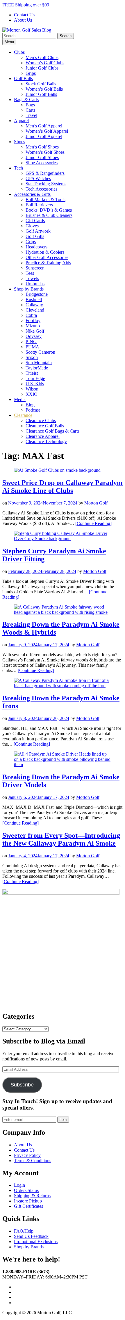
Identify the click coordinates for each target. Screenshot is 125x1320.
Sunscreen (35, 267)
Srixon (32, 357)
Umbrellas (35, 283)
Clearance (23, 415)
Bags (30, 104)
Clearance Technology (46, 441)
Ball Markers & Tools (45, 199)
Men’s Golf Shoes (42, 146)
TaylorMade (37, 367)
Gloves (32, 225)
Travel (31, 115)
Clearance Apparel (43, 436)
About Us (23, 20)
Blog (30, 404)
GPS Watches (38, 178)
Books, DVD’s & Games (49, 210)
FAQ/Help (23, 1231)
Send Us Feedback (31, 1236)
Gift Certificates (28, 1206)
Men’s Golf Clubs (42, 57)
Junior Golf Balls (41, 94)
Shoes (19, 141)
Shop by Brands (29, 288)
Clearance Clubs (41, 420)
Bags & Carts (26, 99)
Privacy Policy (27, 1155)
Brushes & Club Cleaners (49, 215)
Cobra (31, 315)
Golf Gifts (35, 236)
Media (20, 399)
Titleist (32, 373)
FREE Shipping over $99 (25, 4)
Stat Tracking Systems (46, 183)
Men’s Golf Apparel (44, 125)
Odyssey (34, 336)
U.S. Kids (35, 383)
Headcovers (36, 246)
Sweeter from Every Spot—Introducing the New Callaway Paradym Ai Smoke (61, 839)
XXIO (32, 394)
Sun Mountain (39, 362)
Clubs (19, 52)
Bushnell (34, 299)
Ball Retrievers (39, 204)
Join (63, 1119)
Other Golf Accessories (47, 257)
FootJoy (33, 320)
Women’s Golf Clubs (45, 62)
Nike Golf (35, 331)
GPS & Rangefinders (45, 173)
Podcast (33, 409)
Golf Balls (23, 78)
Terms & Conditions (32, 1160)
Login (19, 1185)
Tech (18, 167)
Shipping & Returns (32, 1195)
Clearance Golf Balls (45, 425)
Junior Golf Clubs (42, 67)
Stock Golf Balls (41, 83)
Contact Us (24, 14)
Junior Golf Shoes (42, 157)
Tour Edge (35, 378)
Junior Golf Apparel (44, 136)
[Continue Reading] (93, 523)
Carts (30, 110)
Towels (32, 278)
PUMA (32, 346)
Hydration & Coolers (45, 252)
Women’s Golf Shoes (45, 152)
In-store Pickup (28, 1200)
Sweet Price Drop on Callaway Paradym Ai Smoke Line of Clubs (62, 486)
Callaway (34, 304)
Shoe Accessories (42, 162)
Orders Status (26, 1190)
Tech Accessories (41, 188)
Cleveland (35, 309)
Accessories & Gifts (32, 194)
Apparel (21, 120)
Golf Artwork (38, 231)
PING (31, 341)
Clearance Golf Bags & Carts (52, 431)
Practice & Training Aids (48, 262)
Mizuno (33, 325)
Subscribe (22, 1085)
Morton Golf (96, 502)
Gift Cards (35, 220)
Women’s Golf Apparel (47, 131)
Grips (31, 73)
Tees (30, 273)
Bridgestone (37, 294)
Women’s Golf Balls (44, 89)
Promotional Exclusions (36, 1241)
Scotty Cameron (40, 352)
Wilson (32, 388)
